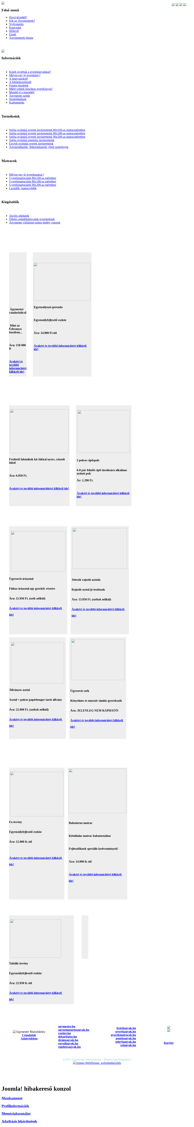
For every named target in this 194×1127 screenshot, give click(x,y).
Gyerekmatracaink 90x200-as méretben (32, 184)
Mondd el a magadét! (21, 92)
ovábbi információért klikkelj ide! (18, 368)
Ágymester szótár (19, 95)
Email (12, 34)
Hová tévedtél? (18, 17)
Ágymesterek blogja (21, 37)
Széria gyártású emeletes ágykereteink (31, 140)
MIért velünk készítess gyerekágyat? (30, 88)
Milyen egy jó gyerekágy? (24, 75)
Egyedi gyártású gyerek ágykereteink (31, 143)
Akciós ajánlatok (19, 215)
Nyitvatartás (16, 24)
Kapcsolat (15, 27)
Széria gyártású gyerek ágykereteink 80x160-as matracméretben (47, 130)
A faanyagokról (18, 78)
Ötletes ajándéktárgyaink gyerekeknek (32, 219)
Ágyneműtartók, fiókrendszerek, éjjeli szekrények (38, 147)
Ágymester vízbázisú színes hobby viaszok (34, 222)
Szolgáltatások (17, 99)
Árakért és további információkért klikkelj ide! (39, 488)
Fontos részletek (18, 85)
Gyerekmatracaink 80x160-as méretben (32, 178)
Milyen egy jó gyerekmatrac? (26, 174)
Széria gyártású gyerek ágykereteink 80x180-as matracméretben (47, 133)
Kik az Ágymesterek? (22, 20)
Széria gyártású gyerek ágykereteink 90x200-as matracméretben (47, 136)
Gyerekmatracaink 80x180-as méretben (32, 181)
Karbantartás (16, 102)
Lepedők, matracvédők (23, 188)
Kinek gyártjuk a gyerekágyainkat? (30, 71)
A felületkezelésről (20, 82)
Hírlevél (14, 31)
